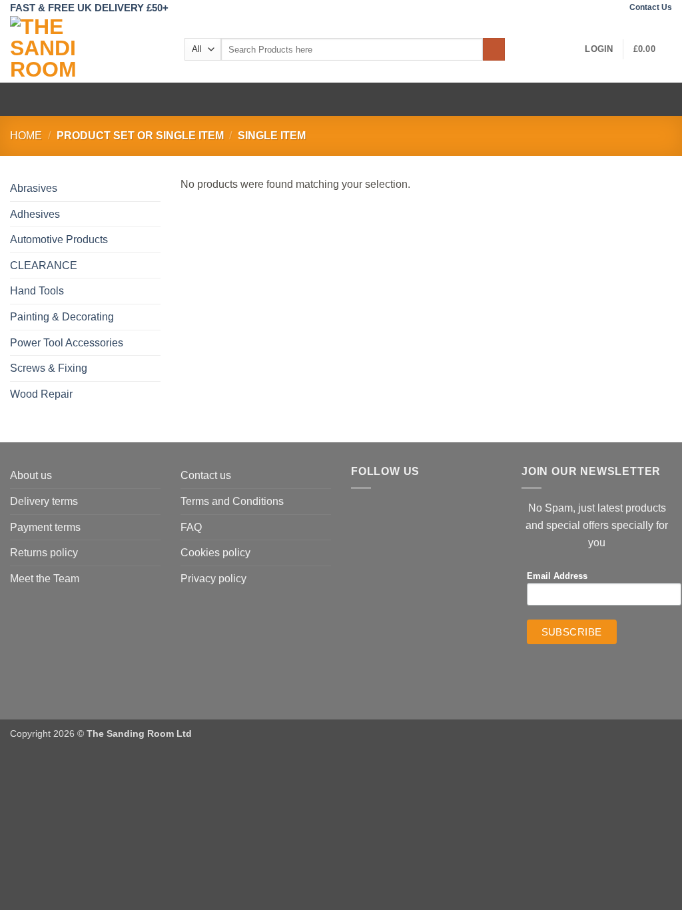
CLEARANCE (43, 265)
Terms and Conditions (232, 501)
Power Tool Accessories (66, 342)
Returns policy (44, 552)
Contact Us (650, 7)
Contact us (205, 475)
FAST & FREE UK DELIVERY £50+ (89, 7)
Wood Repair (41, 394)
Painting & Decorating (62, 316)
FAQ (191, 527)
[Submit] (494, 49)
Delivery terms (44, 501)
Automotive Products (59, 239)
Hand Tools (37, 290)
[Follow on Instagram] (612, 8)
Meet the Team (44, 578)
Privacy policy (213, 578)
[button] (599, 49)
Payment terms (45, 527)
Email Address (557, 576)
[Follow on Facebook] (599, 8)
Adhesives (35, 214)
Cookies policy (215, 552)
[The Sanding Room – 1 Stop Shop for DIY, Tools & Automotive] (87, 49)
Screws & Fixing (48, 368)
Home (26, 135)
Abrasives (33, 188)
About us (31, 475)
